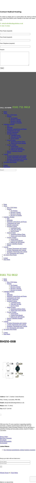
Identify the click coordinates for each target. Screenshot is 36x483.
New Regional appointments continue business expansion (19, 450)
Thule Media (14, 472)
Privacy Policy (4, 436)
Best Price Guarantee (6, 438)
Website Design (4, 472)
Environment (3, 443)
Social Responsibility (6, 441)
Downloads (3, 440)
